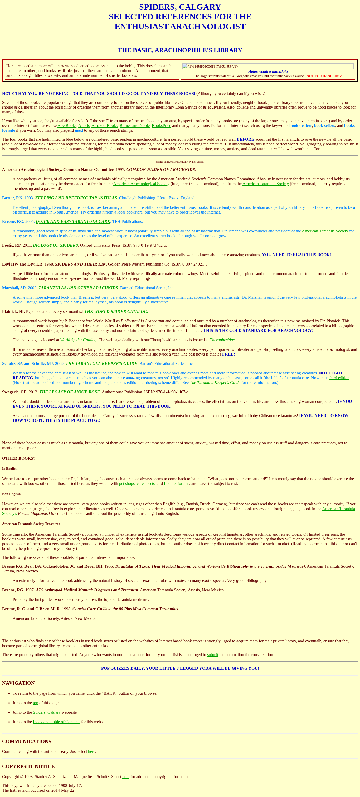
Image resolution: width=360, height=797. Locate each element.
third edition (339, 377)
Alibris (84, 125)
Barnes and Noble (135, 125)
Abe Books (66, 125)
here (91, 751)
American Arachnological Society (141, 183)
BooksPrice (161, 125)
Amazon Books (104, 125)
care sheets (146, 483)
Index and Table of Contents (56, 721)
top (35, 702)
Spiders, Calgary (47, 712)
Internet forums (176, 483)
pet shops (127, 483)
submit (212, 654)
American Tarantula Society (265, 183)
